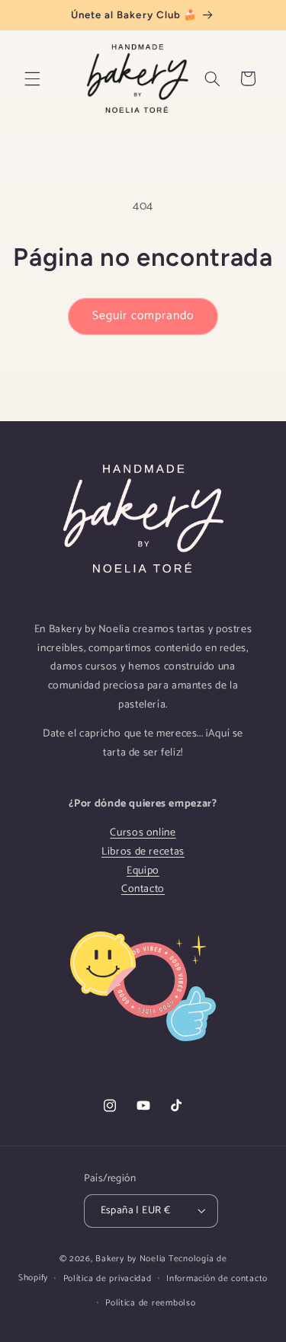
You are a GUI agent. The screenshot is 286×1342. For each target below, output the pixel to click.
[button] (32, 78)
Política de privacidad (107, 1278)
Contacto (143, 889)
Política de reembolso (150, 1303)
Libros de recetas (143, 852)
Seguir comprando (143, 316)
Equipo (143, 871)
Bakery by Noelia (130, 1258)
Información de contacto (217, 1278)
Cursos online (142, 833)
